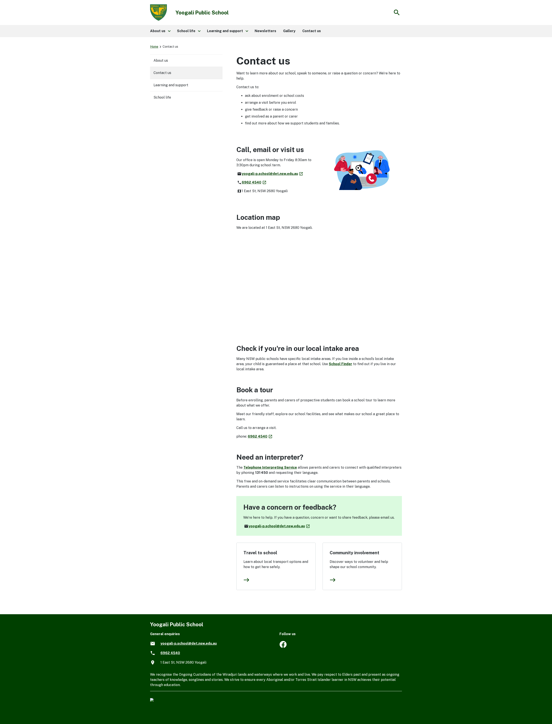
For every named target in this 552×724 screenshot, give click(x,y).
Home (154, 46)
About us (161, 60)
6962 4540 (254, 182)
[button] (160, 31)
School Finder (340, 364)
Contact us (162, 73)
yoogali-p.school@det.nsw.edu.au (272, 174)
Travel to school (260, 552)
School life (162, 97)
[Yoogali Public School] (283, 647)
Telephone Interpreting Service (270, 467)
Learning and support (171, 85)
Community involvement (354, 552)
